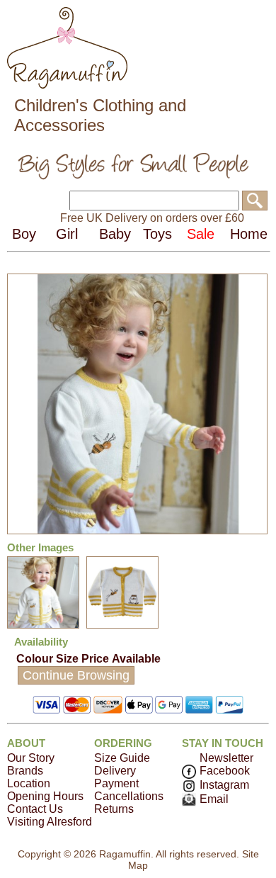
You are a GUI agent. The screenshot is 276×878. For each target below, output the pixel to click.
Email (214, 799)
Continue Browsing (76, 675)
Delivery (115, 771)
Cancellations (128, 796)
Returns (114, 809)
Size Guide (122, 758)
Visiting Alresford (49, 822)
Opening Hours (45, 796)
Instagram (224, 785)
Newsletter (226, 758)
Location (28, 783)
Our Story (30, 758)
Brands (25, 771)
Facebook (225, 771)
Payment (116, 783)
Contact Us (35, 809)
